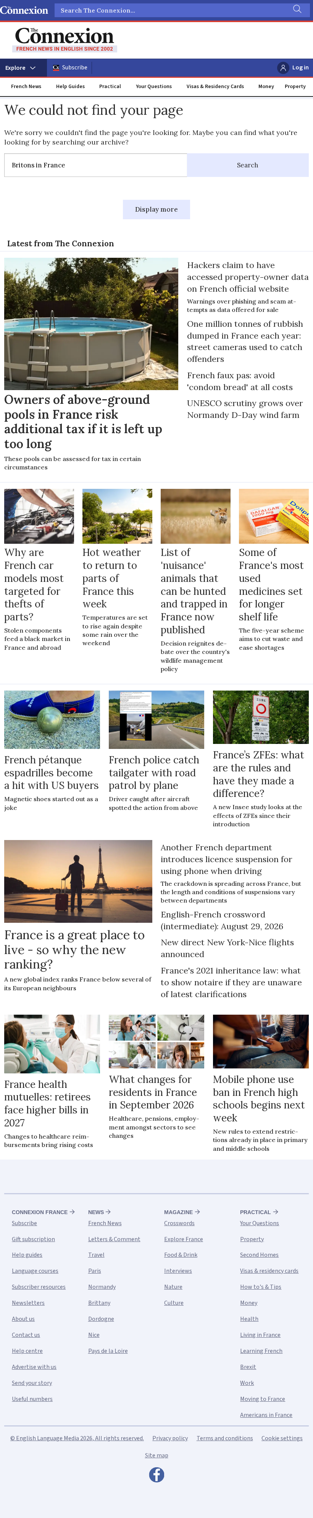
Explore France (183, 1239)
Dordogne (101, 1319)
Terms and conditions (225, 1438)
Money (266, 86)
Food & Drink (180, 1255)
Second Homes (259, 1255)
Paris (94, 1271)
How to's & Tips (260, 1287)
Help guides (27, 1255)
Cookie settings (282, 1438)
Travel (96, 1255)
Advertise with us (34, 1367)
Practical (110, 86)
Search (247, 165)
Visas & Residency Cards (215, 86)
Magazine (178, 1212)
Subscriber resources (39, 1287)
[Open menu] (23, 68)
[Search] (296, 10)
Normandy (102, 1287)
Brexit (248, 1367)
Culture (174, 1303)
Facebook (156, 1477)
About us (23, 1319)
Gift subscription (33, 1239)
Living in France (260, 1335)
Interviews (178, 1271)
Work (247, 1383)
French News (26, 86)
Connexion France (40, 1212)
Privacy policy (170, 1438)
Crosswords (179, 1223)
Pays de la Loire (108, 1351)
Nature (173, 1287)
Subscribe (74, 67)
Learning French (261, 1351)
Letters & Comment (114, 1239)
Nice (94, 1335)
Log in (300, 67)
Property (295, 86)
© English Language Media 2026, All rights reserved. (77, 1438)
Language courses (35, 1271)
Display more (156, 209)
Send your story (32, 1383)
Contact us (26, 1335)
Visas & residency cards (269, 1271)
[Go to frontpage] (64, 40)
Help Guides (70, 86)
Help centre (27, 1351)
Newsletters (28, 1303)
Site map (156, 1455)
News (96, 1212)
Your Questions (154, 86)
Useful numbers (32, 1399)
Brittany (99, 1303)
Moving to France (262, 1399)
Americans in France (266, 1415)
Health (249, 1319)
